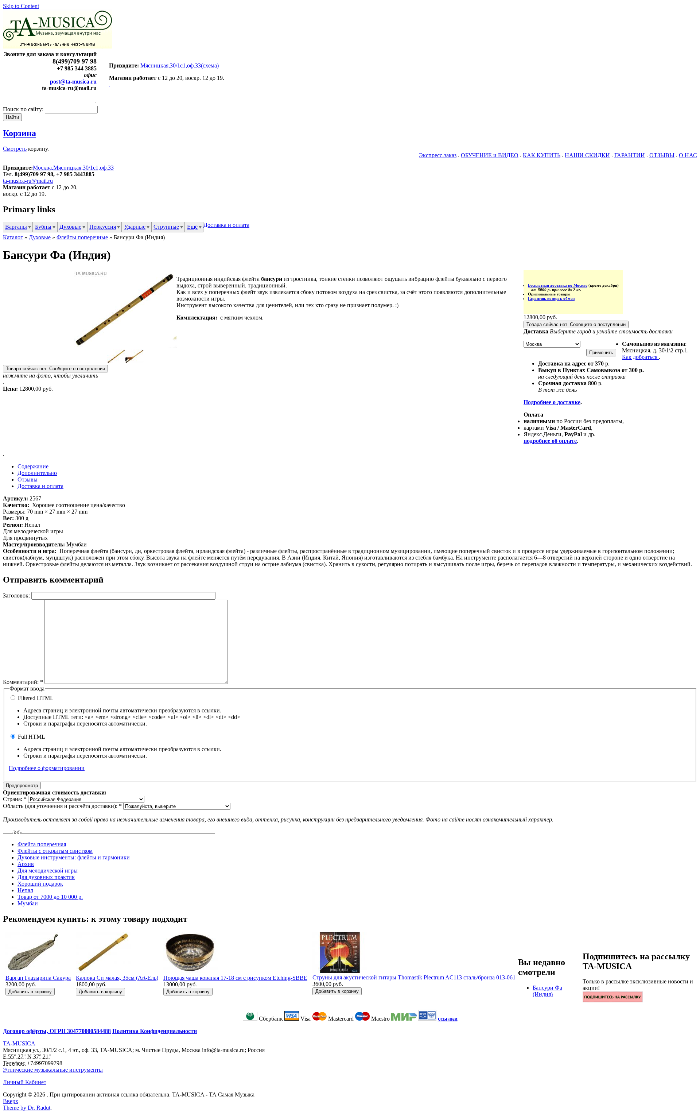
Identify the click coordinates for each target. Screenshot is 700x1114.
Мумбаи (28, 903)
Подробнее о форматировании (47, 768)
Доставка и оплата (226, 225)
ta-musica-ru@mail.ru (28, 181)
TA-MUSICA (19, 1043)
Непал (25, 890)
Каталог (13, 237)
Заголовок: (17, 595)
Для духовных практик (46, 877)
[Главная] (57, 46)
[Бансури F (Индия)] (125, 346)
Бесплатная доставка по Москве (557, 285)
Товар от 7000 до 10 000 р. (50, 897)
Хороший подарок (40, 884)
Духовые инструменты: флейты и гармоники (74, 857)
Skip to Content (21, 6)
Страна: (15, 799)
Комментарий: (23, 682)
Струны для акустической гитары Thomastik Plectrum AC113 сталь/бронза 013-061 (414, 977)
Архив (26, 864)
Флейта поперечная (42, 844)
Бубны (43, 227)
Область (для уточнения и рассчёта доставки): (62, 806)
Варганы (16, 227)
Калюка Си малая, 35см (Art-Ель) (117, 978)
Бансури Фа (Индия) (547, 991)
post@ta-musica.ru (73, 81)
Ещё (192, 227)
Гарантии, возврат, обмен (551, 298)
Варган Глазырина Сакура (38, 978)
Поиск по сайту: (24, 109)
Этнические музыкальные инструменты (53, 1070)
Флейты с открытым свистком (55, 851)
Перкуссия (102, 227)
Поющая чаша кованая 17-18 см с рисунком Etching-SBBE (235, 978)
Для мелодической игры (48, 870)
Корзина (19, 133)
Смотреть (15, 149)
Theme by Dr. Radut (26, 1108)
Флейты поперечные (82, 237)
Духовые (70, 227)
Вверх (10, 1101)
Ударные (134, 227)
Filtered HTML (35, 698)
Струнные (166, 227)
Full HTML (30, 737)
